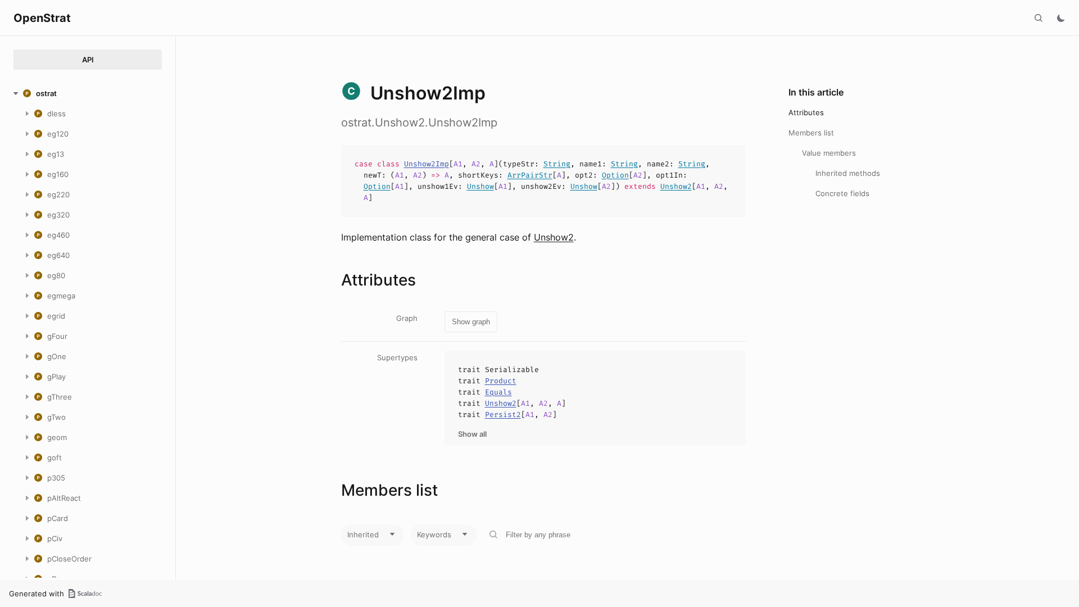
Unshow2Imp (426, 164)
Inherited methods (847, 173)
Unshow (480, 186)
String (556, 164)
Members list (811, 132)
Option (615, 175)
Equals (498, 392)
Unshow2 (676, 186)
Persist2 (503, 414)
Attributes (806, 112)
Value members (829, 152)
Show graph (471, 322)
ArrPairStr (529, 175)
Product (500, 381)
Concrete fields (842, 193)
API (88, 59)
